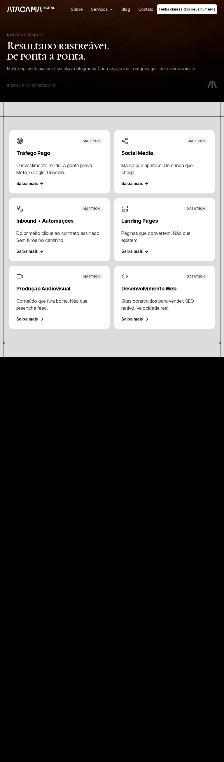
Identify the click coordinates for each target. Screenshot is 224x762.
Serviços (99, 9)
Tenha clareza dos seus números (187, 9)
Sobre (77, 9)
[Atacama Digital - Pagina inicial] (31, 9)
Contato (145, 9)
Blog (125, 9)
